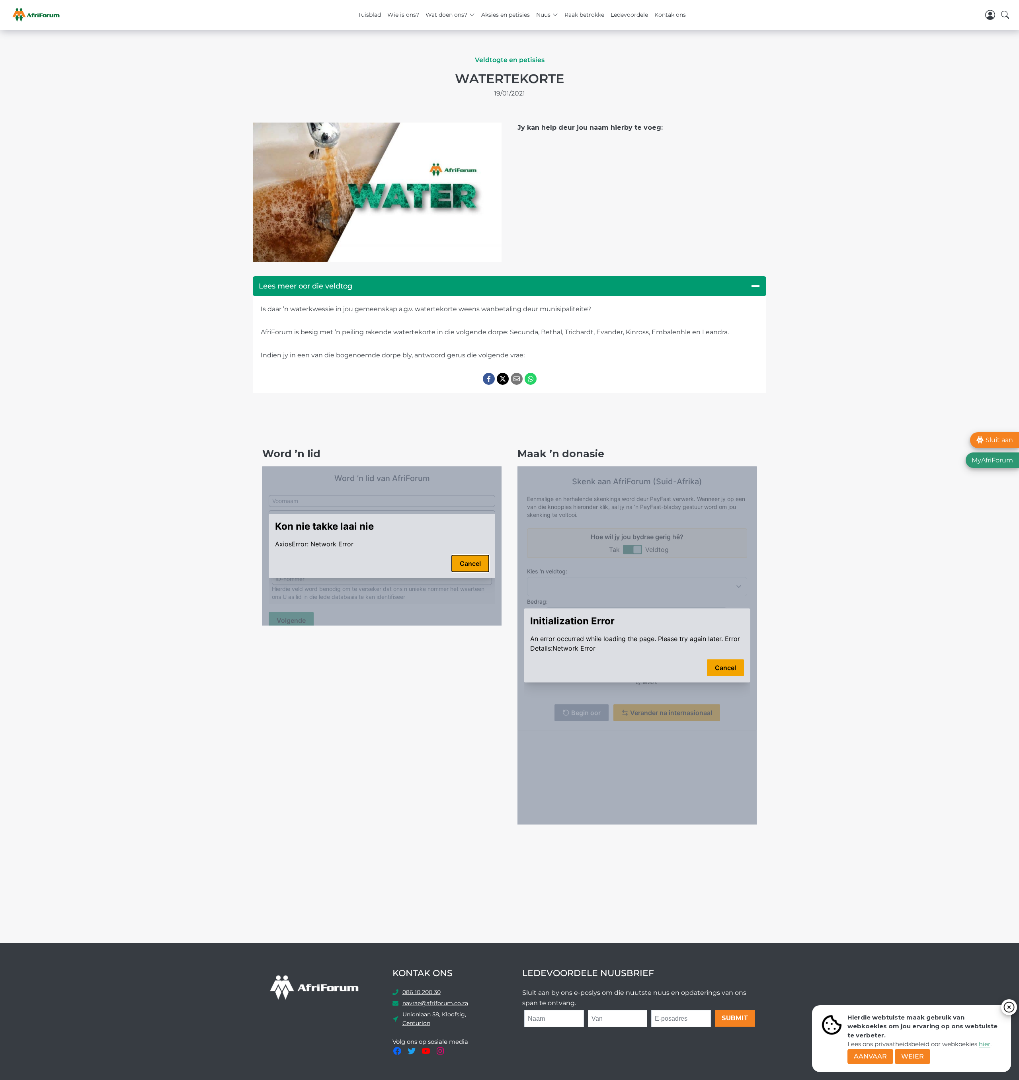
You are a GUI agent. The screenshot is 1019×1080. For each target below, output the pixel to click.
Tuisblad (369, 14)
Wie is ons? (403, 14)
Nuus (543, 14)
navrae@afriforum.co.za (435, 1003)
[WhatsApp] (531, 379)
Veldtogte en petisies (510, 60)
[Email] (517, 379)
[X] (503, 379)
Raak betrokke (584, 14)
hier (984, 1044)
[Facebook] (489, 379)
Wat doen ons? (446, 14)
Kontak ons (670, 14)
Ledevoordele (629, 14)
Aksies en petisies (505, 14)
